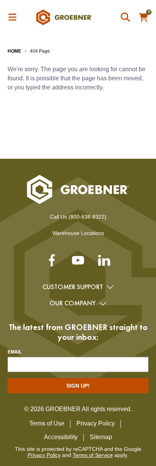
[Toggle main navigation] (12, 17)
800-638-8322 (87, 217)
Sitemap (101, 437)
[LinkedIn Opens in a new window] (104, 263)
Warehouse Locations (78, 233)
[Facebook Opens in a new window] (52, 263)
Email (15, 351)
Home (14, 51)
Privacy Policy (95, 423)
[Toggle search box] (125, 17)
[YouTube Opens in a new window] (78, 263)
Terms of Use (46, 423)
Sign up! (78, 386)
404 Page (40, 51)
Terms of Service (93, 455)
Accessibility (61, 437)
